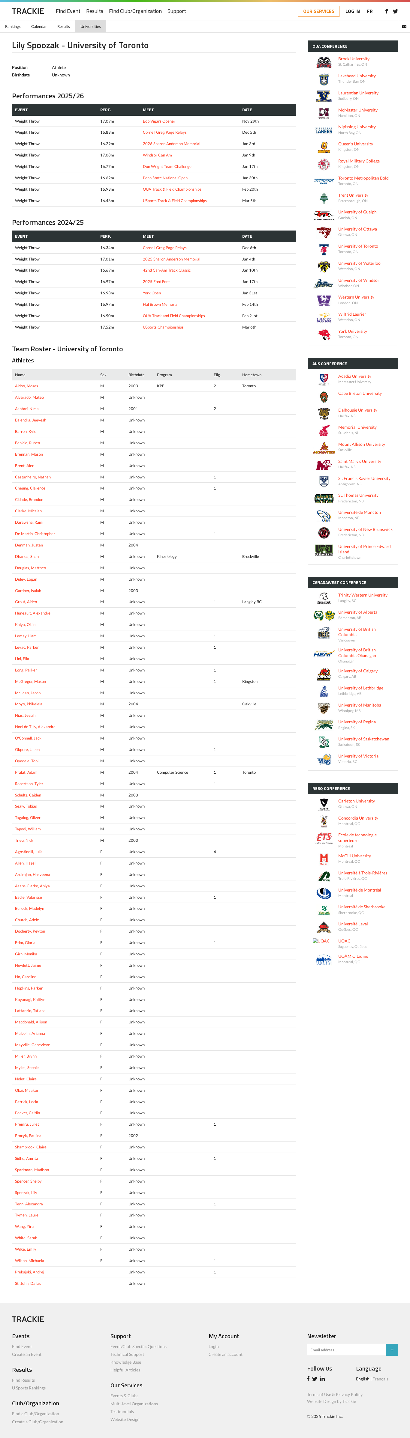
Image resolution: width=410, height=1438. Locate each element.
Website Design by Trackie (331, 1401)
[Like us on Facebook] (386, 11)
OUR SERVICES (318, 11)
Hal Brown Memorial (160, 304)
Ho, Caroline (25, 976)
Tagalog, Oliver (28, 817)
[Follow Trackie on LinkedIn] (323, 1379)
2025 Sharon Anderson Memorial (171, 259)
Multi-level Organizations (134, 1403)
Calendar (39, 26)
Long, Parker (26, 670)
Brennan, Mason (29, 454)
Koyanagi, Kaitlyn (30, 999)
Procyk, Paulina (28, 1135)
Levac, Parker (27, 647)
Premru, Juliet (27, 1124)
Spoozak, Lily (26, 1192)
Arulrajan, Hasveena (32, 874)
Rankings (13, 26)
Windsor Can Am (157, 155)
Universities (90, 26)
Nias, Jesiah (25, 715)
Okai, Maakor (26, 1090)
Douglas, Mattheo (30, 567)
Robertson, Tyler (29, 783)
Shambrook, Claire (31, 1147)
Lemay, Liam (26, 635)
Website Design (125, 1419)
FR (370, 11)
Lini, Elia (22, 658)
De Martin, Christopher (35, 533)
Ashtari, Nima (27, 408)
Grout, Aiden (26, 601)
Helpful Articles (125, 1369)
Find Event (68, 11)
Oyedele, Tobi (26, 760)
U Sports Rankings (29, 1387)
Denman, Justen (29, 545)
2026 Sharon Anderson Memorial (171, 143)
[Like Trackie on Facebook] (309, 1379)
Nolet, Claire (26, 1078)
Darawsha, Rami (29, 522)
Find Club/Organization (135, 11)
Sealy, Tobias (26, 806)
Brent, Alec (24, 465)
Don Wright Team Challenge (167, 166)
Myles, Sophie (27, 1067)
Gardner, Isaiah (28, 590)
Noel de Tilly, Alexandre (35, 726)
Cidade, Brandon (29, 499)
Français (380, 1378)
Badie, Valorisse (28, 897)
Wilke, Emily (25, 1249)
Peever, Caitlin (27, 1112)
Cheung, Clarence (30, 488)
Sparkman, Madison (32, 1169)
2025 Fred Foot (156, 281)
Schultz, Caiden (28, 795)
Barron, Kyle (25, 431)
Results (94, 11)
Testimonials (122, 1411)
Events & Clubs (124, 1395)
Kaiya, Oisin (25, 624)
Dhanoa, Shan (27, 556)
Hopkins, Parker (29, 988)
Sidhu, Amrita (26, 1158)
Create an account (226, 1354)
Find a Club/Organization (35, 1413)
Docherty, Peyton (30, 931)
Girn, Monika (26, 953)
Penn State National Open (165, 177)
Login (214, 1346)
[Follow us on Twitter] (395, 11)
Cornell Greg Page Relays (165, 132)
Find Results (23, 1380)
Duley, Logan (26, 579)
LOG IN (352, 11)
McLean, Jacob (28, 692)
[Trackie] (28, 1320)
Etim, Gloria (25, 942)
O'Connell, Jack (28, 738)
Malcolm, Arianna (30, 1033)
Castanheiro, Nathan (33, 477)
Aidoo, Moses (26, 385)
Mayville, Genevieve (32, 1044)
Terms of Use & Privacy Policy (335, 1394)
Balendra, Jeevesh (30, 420)
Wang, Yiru (24, 1226)
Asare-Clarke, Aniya (32, 885)
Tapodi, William (28, 828)
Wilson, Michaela (29, 1260)
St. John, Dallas (28, 1283)
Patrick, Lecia (26, 1101)
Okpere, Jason (27, 749)
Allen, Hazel (25, 863)
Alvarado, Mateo (29, 397)
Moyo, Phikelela (28, 703)
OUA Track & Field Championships (172, 189)
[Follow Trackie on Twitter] (315, 1379)
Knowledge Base (125, 1362)
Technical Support (127, 1354)
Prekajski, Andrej (29, 1272)
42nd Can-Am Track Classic (167, 270)
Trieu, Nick (24, 840)
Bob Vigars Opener (159, 121)
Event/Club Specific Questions (138, 1346)
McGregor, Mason (30, 681)
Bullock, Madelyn (29, 908)
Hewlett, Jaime (28, 965)
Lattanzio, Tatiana (30, 1010)
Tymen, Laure (26, 1215)
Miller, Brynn (26, 1056)
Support (176, 11)
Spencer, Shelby (28, 1181)
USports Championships (163, 327)
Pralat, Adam (26, 772)
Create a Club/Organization (37, 1421)
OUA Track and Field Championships (174, 315)
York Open (152, 292)
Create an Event (26, 1354)
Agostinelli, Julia (29, 851)
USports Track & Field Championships (175, 200)
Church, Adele (27, 919)
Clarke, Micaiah (28, 510)
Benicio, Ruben (27, 442)
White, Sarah (26, 1237)
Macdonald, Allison (31, 1022)
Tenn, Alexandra (29, 1203)
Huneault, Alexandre (32, 613)
